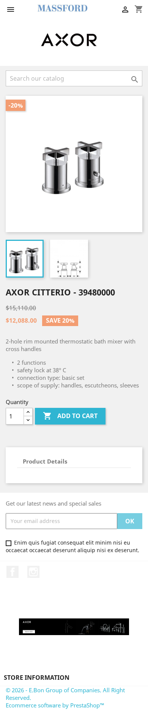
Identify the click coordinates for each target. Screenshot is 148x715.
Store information (36, 677)
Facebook (12, 572)
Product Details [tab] (45, 461)
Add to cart (70, 415)
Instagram (33, 572)
